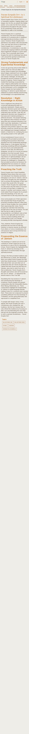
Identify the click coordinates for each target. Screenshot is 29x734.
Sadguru (11, 325)
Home (1, 5)
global (5, 325)
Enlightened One (7, 322)
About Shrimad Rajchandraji (19, 5)
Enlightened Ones (19, 322)
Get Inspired (2, 7)
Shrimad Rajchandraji (9, 329)
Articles (10, 5)
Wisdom (6, 5)
